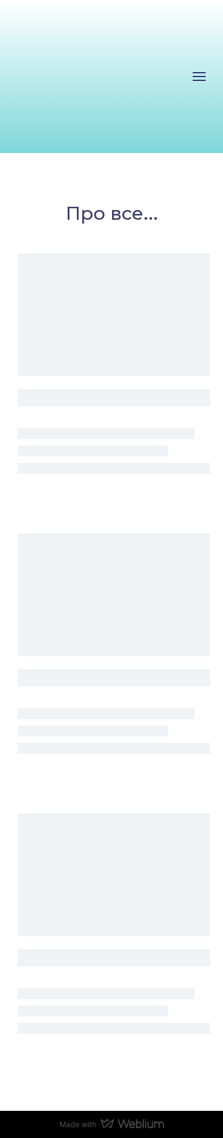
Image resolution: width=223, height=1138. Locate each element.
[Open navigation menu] (199, 76)
